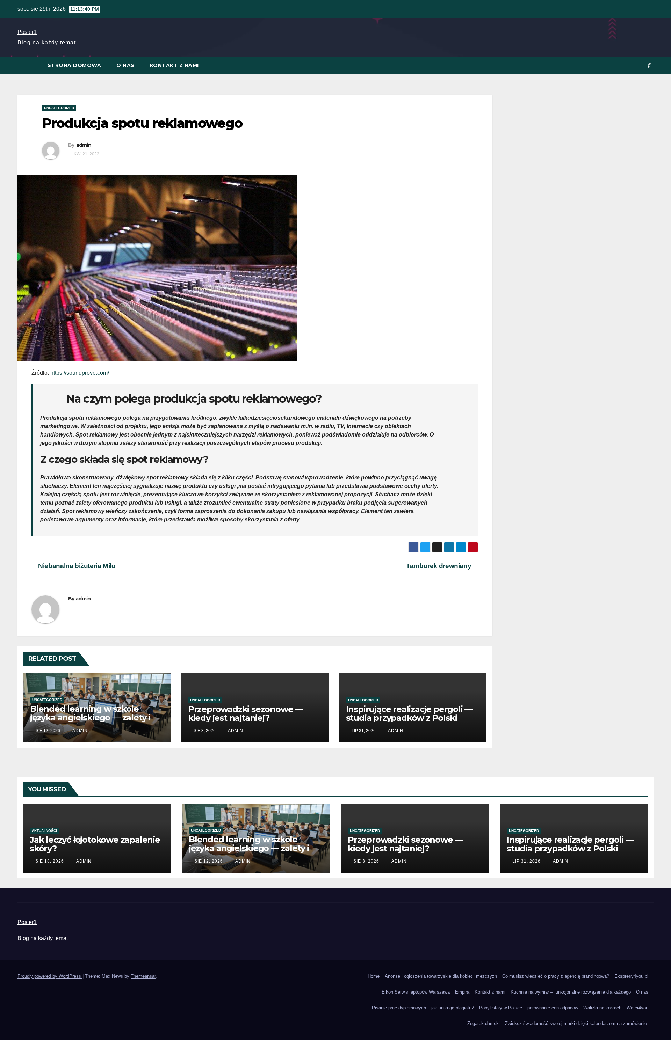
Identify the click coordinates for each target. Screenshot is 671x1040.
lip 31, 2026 (526, 861)
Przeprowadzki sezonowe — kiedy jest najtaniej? (245, 713)
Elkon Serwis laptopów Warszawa (416, 992)
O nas (125, 65)
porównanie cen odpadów (552, 1007)
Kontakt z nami (174, 65)
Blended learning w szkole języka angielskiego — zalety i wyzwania (90, 717)
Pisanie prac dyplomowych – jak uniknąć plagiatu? (423, 1007)
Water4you (637, 1007)
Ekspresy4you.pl (631, 976)
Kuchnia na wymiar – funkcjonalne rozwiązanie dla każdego (571, 992)
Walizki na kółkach (602, 1007)
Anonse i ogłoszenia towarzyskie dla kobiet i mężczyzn (441, 976)
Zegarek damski (483, 1023)
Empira (462, 992)
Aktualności (44, 831)
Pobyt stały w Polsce (500, 1007)
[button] (649, 65)
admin (84, 145)
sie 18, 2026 (49, 861)
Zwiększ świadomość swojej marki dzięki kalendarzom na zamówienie (576, 1023)
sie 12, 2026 (208, 861)
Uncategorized (59, 108)
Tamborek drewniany (439, 566)
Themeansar (143, 976)
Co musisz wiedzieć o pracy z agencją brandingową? (555, 976)
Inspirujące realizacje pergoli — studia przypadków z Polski (409, 713)
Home (374, 976)
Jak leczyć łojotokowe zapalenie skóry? (95, 844)
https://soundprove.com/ (79, 373)
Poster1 (27, 32)
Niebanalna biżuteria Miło (76, 566)
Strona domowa (74, 65)
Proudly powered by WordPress (49, 976)
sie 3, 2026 (366, 861)
